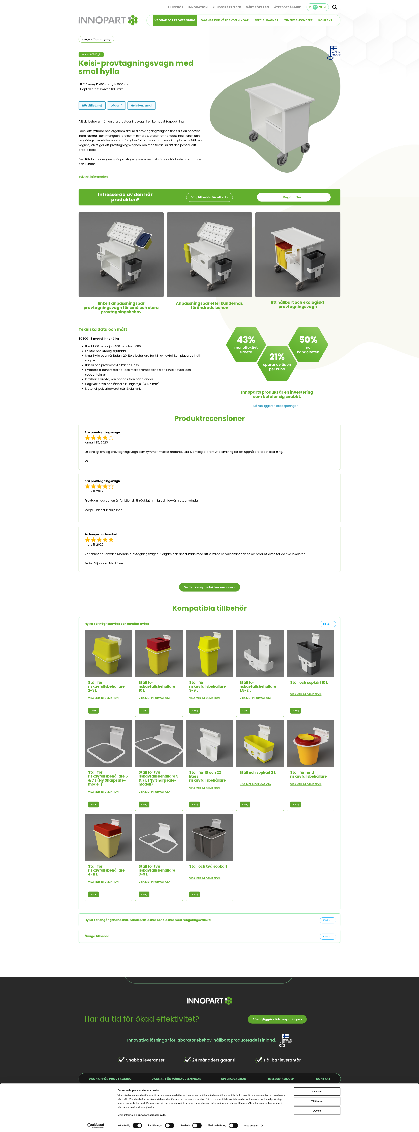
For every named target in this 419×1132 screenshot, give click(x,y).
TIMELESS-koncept (298, 20)
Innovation (198, 7)
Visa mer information (103, 698)
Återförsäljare (287, 7)
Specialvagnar (266, 20)
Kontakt (325, 20)
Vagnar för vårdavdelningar (225, 20)
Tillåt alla (317, 1091)
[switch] (169, 1125)
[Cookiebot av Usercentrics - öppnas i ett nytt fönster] (96, 1125)
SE (315, 7)
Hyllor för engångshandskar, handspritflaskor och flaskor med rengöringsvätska (148, 920)
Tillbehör (175, 7)
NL (325, 7)
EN (320, 7)
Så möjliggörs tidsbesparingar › (276, 406)
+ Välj (93, 710)
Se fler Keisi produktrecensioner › (209, 587)
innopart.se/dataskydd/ (152, 1115)
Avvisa (317, 1110)
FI (310, 7)
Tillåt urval (317, 1101)
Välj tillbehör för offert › (209, 197)
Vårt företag (257, 7)
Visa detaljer (251, 1125)
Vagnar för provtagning (175, 20)
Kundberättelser (226, 7)
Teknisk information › (94, 177)
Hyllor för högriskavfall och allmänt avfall (117, 624)
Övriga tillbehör (97, 936)
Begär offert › (293, 197)
